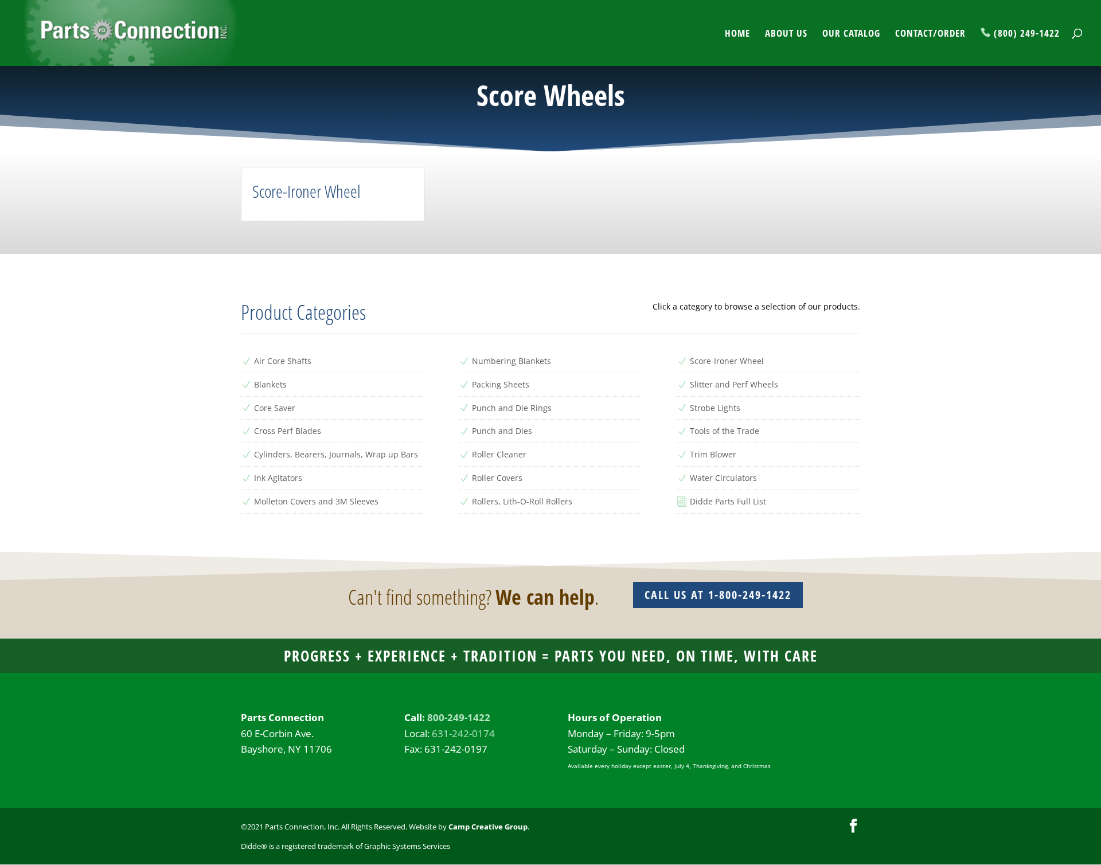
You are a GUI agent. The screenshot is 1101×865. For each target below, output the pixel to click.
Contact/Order (930, 34)
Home (737, 34)
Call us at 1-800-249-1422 (718, 594)
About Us (786, 34)
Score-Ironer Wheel (306, 191)
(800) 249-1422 (1027, 34)
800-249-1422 (458, 717)
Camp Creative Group (488, 826)
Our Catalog (851, 34)
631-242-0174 (463, 733)
